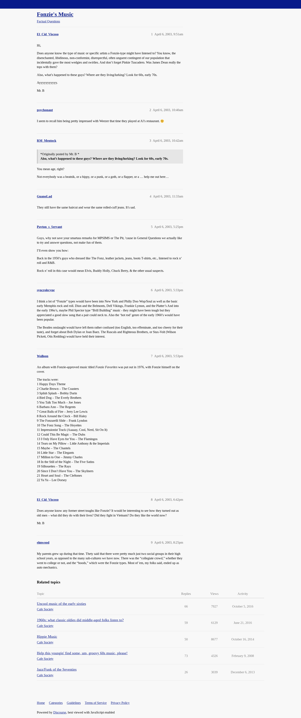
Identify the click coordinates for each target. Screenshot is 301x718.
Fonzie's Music (55, 14)
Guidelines (74, 703)
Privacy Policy (120, 703)
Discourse (59, 712)
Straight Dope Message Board (21, 4)
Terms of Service (96, 703)
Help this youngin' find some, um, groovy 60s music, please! (82, 653)
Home (41, 703)
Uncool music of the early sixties (61, 604)
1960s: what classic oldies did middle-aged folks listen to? (80, 620)
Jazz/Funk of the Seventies (57, 669)
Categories (56, 703)
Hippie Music (47, 636)
